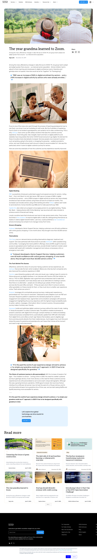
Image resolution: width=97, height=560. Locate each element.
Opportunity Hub (66, 532)
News (80, 534)
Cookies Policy (69, 550)
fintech (52, 203)
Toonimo (11, 274)
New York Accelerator (67, 529)
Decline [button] (74, 556)
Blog (80, 529)
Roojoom (12, 292)
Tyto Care (12, 239)
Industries (64, 534)
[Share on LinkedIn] (72, 52)
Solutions (21, 2)
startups (15, 132)
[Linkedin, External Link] (10, 543)
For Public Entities (66, 527)
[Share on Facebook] (75, 52)
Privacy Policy (61, 550)
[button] (14, 2)
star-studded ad (59, 220)
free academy (21, 217)
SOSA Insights (82, 532)
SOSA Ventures (28, 2)
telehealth (49, 242)
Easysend (12, 308)
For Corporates (65, 524)
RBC (10, 194)
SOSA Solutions (83, 524)
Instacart (12, 228)
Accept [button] (68, 556)
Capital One (12, 208)
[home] (5, 2)
